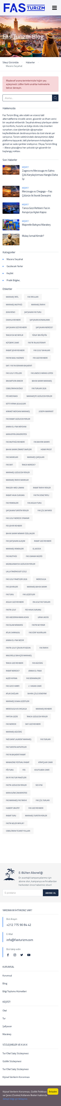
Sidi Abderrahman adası (17, 617)
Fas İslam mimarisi (14, 625)
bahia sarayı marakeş (42, 381)
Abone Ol (50, 893)
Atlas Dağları (12, 693)
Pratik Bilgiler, (13, 280)
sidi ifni (39, 785)
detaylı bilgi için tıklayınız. (15, 1099)
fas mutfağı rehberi (15, 442)
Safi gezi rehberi (33, 724)
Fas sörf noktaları (37, 632)
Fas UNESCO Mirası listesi (42, 373)
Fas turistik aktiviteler (16, 747)
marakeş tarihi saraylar (17, 480)
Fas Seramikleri (33, 678)
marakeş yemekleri (15, 548)
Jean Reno (10, 312)
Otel (5, 1010)
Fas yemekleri (12, 503)
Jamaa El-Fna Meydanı (16, 426)
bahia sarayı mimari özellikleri (20, 533)
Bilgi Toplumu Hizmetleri (15, 991)
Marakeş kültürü (14, 731)
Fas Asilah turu (34, 503)
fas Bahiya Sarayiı (42, 442)
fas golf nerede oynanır (17, 518)
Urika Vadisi (43, 617)
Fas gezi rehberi (35, 808)
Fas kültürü (37, 663)
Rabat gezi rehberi (42, 541)
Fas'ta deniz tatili (41, 495)
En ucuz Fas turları (41, 602)
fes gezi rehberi (40, 358)
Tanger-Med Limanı (15, 487)
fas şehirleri (12, 586)
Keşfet (25, 167)
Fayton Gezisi (12, 716)
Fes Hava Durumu (33, 609)
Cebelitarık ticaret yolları (18, 831)
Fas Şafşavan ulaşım (15, 541)
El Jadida (37, 548)
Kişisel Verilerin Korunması (16, 1077)
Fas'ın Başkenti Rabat (16, 754)
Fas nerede (11, 724)
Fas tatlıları (32, 297)
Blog (5, 983)
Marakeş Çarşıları (35, 457)
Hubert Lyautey (12, 808)
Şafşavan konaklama (40, 319)
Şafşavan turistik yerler (17, 510)
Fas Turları (45, 739)
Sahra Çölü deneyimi (37, 693)
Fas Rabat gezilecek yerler (18, 419)
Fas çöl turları (43, 800)
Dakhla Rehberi (13, 319)
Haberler (30, 62)
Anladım (53, 1091)
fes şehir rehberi (14, 525)
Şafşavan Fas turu (32, 312)
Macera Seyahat (15, 259)
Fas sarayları (12, 457)
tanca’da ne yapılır (14, 335)
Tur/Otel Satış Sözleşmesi (16, 1053)
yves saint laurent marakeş (18, 739)
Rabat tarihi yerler (42, 487)
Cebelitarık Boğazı (14, 388)
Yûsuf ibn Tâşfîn (39, 335)
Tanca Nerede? (28, 464)
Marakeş (7, 1034)
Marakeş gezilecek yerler (18, 472)
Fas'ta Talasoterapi (37, 342)
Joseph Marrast (46, 411)
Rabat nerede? (12, 670)
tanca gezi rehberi (14, 663)
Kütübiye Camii (12, 342)
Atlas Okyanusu (13, 632)
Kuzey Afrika (11, 678)
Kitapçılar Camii (45, 762)
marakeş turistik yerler (36, 815)
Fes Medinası (12, 396)
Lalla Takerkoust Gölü (16, 571)
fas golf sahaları (42, 350)
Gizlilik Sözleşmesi (12, 1061)
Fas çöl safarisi (45, 510)
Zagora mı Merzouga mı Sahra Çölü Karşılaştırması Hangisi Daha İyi (40, 175)
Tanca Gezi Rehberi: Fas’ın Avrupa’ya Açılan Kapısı (36, 210)
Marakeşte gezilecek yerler (39, 396)
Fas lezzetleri (29, 594)
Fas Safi (9, 464)
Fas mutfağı (11, 556)
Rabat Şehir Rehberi (15, 350)
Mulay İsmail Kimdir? (33, 236)
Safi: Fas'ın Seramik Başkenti (19, 365)
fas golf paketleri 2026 (16, 579)
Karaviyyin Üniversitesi (16, 434)
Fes (24, 769)
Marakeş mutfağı (14, 304)
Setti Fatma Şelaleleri (16, 403)
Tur (4, 1018)
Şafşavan (7, 1026)
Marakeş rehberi (44, 708)
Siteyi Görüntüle (11, 62)
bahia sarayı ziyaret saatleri (19, 449)
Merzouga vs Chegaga (16, 708)
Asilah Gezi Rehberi (15, 602)
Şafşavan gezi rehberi (16, 327)
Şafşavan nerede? (44, 327)
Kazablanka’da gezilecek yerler (20, 564)
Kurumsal (7, 975)
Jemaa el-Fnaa (35, 670)
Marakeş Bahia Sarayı (37, 586)
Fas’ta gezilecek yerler (16, 785)
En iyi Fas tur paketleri (16, 777)
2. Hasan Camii (35, 686)
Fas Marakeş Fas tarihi (16, 800)
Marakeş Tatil (12, 297)
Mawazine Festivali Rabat (17, 762)
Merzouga (41, 579)
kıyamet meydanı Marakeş (18, 411)
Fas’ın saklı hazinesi (15, 358)
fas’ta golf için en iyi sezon (18, 647)
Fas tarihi (43, 647)
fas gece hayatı (12, 686)
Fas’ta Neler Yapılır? (15, 823)
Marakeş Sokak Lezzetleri (17, 701)
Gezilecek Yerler (15, 266)
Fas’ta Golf (11, 609)
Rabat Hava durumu (15, 495)
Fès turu (10, 769)
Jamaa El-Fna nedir (15, 640)
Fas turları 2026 (39, 388)
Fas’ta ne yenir (38, 625)
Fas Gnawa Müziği (34, 556)
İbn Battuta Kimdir (14, 381)
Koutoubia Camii (41, 769)
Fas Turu (10, 594)
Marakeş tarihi (38, 304)
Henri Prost (46, 449)
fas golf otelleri (14, 373)
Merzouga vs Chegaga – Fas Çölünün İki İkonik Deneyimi (37, 193)
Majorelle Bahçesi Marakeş (36, 225)
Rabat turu (11, 815)
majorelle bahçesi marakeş (19, 655)
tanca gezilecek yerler (37, 716)
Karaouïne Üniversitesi (16, 792)
